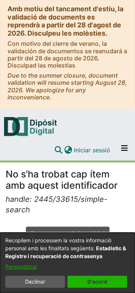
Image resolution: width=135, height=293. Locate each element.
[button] (58, 150)
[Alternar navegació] (124, 150)
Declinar (35, 281)
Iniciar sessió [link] (92, 150)
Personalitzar (21, 266)
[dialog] (67, 263)
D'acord (97, 281)
